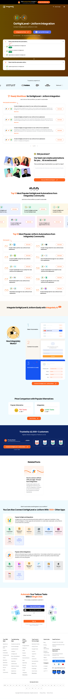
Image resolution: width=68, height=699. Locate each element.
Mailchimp (13, 661)
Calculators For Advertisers (58, 657)
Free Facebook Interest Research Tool (57, 654)
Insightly (5, 650)
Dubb (4, 670)
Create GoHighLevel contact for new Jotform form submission (30, 106)
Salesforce (5, 644)
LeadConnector (14, 649)
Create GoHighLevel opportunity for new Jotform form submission (31, 127)
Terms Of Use (50, 693)
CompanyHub (6, 655)
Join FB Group (59, 661)
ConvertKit (13, 668)
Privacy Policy (43, 693)
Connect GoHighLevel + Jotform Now (44, 383)
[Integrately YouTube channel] (63, 664)
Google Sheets (25, 645)
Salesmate (5, 665)
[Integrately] (8, 6)
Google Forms (35, 649)
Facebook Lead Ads (15, 644)
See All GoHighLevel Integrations (19, 539)
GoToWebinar (14, 658)
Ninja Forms (34, 666)
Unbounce (34, 658)
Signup (45, 657)
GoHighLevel (14, 653)
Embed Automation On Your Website (58, 645)
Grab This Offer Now (43, 2)
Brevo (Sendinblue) (15, 656)
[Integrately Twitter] (54, 664)
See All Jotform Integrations (19, 574)
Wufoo (33, 656)
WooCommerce (25, 657)
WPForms (34, 663)
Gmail (23, 650)
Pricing (45, 645)
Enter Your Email (27, 615)
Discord (24, 665)
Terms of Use (36, 625)
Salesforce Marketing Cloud (15, 671)
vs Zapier (46, 666)
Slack (23, 660)
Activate (60, 109)
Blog (44, 642)
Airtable (24, 667)
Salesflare (5, 662)
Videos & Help (47, 655)
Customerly (5, 672)
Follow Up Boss (5, 647)
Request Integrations (46, 652)
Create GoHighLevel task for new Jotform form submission (29, 117)
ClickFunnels (14, 663)
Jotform (33, 651)
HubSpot (13, 651)
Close (4, 657)
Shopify (24, 653)
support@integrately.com (59, 667)
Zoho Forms (34, 671)
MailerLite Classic (15, 666)
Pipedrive (5, 660)
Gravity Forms (35, 646)
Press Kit (45, 660)
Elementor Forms (35, 644)
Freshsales (5, 652)
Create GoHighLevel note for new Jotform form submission (29, 139)
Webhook (24, 648)
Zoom (23, 670)
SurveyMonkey (35, 661)
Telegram (24, 672)
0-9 (5, 685)
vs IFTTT (46, 671)
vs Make (45, 668)
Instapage (34, 668)
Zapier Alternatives (46, 648)
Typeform (34, 653)
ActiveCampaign (15, 646)
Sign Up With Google (43, 32)
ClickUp (24, 655)
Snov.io (4, 667)
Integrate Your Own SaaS (57, 642)
